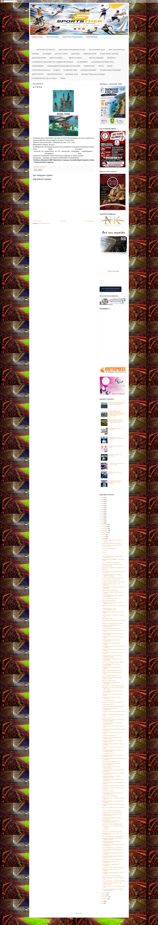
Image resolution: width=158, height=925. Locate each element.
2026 (102, 497)
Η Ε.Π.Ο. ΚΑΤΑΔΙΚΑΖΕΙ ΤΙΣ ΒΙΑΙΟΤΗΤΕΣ (111, 562)
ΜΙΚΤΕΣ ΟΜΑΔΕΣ (96, 58)
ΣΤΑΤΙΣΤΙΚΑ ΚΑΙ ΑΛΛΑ (41, 70)
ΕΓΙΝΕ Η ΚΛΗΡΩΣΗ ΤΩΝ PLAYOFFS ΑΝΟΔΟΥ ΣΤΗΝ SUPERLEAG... (112, 596)
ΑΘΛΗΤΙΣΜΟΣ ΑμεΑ (97, 50)
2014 (102, 521)
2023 (102, 503)
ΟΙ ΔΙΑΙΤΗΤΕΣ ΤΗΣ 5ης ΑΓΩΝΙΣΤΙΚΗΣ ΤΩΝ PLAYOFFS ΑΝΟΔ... (112, 678)
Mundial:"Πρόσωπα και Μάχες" (93, 74)
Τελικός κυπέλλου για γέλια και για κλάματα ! (112, 875)
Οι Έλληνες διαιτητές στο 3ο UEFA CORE (111, 580)
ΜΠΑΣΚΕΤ (111, 58)
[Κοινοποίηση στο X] (38, 170)
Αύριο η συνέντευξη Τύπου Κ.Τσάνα (110, 598)
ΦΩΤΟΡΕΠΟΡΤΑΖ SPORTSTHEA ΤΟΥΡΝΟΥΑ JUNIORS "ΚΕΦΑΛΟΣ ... (112, 839)
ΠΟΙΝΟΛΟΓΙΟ (89, 66)
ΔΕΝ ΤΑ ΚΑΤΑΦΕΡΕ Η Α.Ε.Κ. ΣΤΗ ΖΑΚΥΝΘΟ (112, 847)
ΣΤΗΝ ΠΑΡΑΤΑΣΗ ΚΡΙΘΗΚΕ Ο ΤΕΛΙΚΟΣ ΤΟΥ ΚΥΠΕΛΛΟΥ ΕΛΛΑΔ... (112, 751)
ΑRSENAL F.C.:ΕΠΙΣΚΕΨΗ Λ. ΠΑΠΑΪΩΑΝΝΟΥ (112, 702)
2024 (102, 501)
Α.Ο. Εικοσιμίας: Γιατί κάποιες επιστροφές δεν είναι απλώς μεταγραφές (114, 482)
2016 (102, 517)
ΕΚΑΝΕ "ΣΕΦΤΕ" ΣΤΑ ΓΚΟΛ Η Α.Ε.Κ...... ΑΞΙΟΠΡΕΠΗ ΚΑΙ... (111, 709)
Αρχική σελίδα (37, 37)
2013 (102, 523)
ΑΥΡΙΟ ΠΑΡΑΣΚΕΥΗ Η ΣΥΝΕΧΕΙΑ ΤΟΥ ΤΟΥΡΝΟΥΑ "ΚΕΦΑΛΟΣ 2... (111, 821)
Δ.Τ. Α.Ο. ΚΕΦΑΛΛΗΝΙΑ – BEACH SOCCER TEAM (113, 881)
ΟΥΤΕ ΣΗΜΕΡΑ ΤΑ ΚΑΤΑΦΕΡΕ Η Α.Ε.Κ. (111, 761)
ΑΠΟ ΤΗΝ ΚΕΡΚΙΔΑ (117, 50)
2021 (102, 507)
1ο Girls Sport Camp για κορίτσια (109, 548)
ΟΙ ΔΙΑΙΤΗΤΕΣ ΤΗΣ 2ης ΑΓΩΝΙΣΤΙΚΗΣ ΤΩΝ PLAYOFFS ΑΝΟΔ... (112, 883)
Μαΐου (103, 538)
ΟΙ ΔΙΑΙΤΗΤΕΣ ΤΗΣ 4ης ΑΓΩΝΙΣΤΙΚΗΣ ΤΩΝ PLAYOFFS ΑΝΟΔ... (112, 738)
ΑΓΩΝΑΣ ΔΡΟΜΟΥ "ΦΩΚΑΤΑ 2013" (110, 590)
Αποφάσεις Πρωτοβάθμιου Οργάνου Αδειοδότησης (113, 706)
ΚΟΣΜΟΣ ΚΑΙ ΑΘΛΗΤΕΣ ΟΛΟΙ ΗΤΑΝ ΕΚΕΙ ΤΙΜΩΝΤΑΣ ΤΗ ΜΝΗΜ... (111, 656)
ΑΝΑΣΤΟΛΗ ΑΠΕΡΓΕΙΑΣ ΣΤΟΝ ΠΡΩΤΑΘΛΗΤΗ (112, 836)
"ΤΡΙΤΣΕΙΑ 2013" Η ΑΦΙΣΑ (108, 790)
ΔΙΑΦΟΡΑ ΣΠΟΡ (89, 54)
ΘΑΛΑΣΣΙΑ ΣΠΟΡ (39, 58)
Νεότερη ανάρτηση (37, 221)
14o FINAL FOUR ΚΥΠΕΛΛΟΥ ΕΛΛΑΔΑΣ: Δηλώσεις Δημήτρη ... (111, 764)
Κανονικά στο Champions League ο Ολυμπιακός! (113, 867)
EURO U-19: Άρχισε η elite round (109, 675)
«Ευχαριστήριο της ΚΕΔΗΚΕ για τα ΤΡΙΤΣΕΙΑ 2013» (113, 567)
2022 (102, 505)
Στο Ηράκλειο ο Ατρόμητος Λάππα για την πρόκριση (113, 581)
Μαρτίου (104, 894)
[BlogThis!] (36, 170)
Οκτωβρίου (105, 528)
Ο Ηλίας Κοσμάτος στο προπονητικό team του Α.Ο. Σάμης (116, 464)
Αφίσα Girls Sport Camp (107, 618)
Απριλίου (104, 892)
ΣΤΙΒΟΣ (57, 70)
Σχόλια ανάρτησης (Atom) (44, 223)
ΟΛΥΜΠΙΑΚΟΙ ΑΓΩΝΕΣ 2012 (102, 62)
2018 (102, 513)
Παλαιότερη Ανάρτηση (89, 221)
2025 (102, 499)
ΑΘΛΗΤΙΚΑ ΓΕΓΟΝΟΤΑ (45, 50)
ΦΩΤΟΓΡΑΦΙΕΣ (52, 37)
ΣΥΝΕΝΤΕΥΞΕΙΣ (70, 70)
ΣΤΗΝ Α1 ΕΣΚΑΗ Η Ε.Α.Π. (108, 704)
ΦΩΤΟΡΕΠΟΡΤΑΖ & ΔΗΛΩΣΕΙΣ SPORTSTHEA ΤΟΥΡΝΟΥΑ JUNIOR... (112, 720)
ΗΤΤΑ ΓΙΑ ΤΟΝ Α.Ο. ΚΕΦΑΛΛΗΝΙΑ (109, 796)
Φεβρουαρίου (105, 896)
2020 (102, 509)
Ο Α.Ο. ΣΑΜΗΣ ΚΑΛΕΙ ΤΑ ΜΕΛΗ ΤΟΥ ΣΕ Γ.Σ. (112, 628)
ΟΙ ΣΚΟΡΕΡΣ (82, 62)
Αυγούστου (105, 532)
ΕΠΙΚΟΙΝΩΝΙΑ (92, 37)
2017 (102, 515)
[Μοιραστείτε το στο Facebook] (40, 170)
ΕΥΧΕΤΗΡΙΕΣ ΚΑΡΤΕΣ (109, 54)
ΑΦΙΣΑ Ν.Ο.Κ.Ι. (105, 569)
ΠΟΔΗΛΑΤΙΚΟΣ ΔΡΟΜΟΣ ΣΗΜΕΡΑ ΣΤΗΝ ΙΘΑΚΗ (113, 785)
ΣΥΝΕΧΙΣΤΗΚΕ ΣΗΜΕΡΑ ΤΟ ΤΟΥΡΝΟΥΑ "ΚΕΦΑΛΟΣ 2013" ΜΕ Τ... (111, 842)
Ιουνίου (104, 536)
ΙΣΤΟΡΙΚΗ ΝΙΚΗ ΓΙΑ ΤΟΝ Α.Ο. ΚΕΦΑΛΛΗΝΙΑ (112, 859)
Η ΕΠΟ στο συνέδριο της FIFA (108, 600)
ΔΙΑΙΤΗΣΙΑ (75, 54)
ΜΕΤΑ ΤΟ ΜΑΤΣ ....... (77, 58)
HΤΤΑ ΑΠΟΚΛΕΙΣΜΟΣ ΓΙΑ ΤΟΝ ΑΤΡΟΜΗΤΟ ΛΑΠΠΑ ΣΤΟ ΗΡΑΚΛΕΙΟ (112, 575)
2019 (102, 511)
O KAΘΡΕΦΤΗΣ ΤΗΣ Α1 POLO (44, 78)
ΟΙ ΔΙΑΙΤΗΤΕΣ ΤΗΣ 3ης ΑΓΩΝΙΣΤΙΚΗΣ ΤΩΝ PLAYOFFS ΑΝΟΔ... (112, 815)
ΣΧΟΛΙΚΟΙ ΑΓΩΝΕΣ (88, 70)
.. (32, 50)
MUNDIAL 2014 (71, 74)
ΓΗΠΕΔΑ (35, 54)
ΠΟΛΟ (101, 66)
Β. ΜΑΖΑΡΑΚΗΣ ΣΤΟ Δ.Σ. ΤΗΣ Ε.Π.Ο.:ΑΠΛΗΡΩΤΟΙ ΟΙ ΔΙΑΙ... (109, 609)
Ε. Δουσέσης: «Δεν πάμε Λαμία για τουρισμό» (112, 831)
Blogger (80, 913)
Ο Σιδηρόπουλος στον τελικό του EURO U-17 (112, 812)
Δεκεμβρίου (105, 524)
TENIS (62, 78)
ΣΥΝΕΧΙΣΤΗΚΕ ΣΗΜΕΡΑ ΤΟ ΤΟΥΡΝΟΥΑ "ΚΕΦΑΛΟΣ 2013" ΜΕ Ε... (111, 777)
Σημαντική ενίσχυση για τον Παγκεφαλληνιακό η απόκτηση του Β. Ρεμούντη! (116, 438)
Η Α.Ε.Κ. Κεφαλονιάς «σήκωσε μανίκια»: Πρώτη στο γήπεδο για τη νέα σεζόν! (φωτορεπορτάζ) (116, 421)
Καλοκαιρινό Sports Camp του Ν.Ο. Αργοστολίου (113, 577)
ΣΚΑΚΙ (109, 66)
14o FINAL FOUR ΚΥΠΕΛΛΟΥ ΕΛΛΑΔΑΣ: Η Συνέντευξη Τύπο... (112, 818)
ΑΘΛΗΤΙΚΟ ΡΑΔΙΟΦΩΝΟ (72, 37)
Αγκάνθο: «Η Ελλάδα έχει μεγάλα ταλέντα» (111, 670)
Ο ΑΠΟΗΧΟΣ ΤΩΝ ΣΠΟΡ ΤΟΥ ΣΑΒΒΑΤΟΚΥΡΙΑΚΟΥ (52, 62)
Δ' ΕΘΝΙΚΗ (47, 54)
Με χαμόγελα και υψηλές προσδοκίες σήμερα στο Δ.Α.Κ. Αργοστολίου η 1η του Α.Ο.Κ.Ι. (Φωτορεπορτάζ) (116, 403)
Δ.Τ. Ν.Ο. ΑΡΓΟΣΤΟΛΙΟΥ (107, 700)
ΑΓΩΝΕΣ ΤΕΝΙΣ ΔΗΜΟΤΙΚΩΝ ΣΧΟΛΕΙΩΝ (111, 543)
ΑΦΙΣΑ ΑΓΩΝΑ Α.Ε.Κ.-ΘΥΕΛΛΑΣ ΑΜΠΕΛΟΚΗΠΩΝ (113, 685)
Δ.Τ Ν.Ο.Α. (104, 550)
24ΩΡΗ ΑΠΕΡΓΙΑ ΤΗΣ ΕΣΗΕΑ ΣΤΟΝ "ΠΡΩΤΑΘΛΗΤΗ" (110, 862)
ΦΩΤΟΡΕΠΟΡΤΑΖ (54, 74)
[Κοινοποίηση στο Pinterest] (41, 170)
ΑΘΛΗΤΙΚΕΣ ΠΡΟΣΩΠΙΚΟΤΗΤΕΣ (72, 50)
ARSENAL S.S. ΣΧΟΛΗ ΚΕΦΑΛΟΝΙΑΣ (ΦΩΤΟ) (112, 662)
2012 (102, 901)
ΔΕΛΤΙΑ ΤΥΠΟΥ (61, 54)
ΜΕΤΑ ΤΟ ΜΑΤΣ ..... (57, 58)
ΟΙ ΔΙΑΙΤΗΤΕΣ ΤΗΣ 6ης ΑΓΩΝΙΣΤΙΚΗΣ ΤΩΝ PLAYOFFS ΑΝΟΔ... (112, 565)
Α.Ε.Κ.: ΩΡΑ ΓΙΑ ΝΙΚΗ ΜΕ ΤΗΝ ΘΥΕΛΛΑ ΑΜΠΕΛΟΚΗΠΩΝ (111, 665)
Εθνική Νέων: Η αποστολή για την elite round (112, 623)
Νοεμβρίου (104, 526)
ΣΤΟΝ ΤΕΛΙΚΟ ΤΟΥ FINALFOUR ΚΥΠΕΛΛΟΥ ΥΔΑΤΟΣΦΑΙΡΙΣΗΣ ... (112, 793)
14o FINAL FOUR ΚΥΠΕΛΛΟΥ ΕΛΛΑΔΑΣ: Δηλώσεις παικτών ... (111, 767)
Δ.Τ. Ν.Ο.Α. (104, 552)
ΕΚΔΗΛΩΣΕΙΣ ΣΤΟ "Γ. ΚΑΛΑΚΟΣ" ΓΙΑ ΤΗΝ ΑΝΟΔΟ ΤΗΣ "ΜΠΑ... (111, 603)
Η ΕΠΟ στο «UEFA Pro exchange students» (112, 810)
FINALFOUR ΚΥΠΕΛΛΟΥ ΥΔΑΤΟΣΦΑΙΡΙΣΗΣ (112, 824)
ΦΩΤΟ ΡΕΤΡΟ (38, 74)
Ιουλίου (104, 534)
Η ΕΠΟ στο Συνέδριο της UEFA (109, 680)
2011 (102, 903)
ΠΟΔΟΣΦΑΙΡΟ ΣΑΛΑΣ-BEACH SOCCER (63, 66)
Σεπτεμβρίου (105, 530)
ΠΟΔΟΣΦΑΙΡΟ (38, 66)
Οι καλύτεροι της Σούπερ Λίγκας (109, 735)
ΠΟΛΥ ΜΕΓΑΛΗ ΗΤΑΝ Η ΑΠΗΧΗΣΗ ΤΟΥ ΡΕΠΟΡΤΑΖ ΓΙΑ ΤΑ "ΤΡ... (111, 626)
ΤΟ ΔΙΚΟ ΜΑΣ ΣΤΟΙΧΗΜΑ (110, 70)
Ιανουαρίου (104, 898)
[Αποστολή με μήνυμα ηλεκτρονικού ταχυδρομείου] (34, 170)
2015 (102, 519)
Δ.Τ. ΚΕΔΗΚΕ (105, 829)
